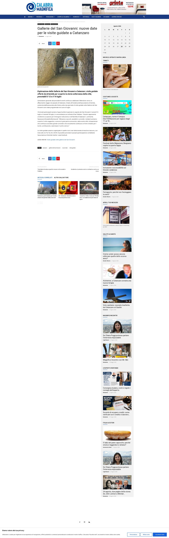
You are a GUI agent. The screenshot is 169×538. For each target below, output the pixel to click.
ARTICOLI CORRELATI (44, 177)
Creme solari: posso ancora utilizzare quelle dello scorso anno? (114, 256)
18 (109, 43)
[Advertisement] (84, 512)
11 (109, 40)
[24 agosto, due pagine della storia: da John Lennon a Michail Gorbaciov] (117, 482)
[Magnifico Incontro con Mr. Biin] (117, 351)
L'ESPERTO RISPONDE (110, 368)
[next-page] (41, 203)
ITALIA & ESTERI (108, 423)
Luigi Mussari (106, 340)
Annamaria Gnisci (107, 447)
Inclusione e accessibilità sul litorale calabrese (114, 169)
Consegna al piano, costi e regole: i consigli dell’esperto (117, 389)
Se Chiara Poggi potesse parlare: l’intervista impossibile (116, 336)
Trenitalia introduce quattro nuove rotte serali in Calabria (51, 170)
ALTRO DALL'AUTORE (61, 177)
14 (121, 40)
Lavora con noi (117, 17)
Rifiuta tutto (146, 534)
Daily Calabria (96, 17)
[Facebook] (50, 43)
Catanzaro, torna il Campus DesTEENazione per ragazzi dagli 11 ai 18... (116, 119)
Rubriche (76, 17)
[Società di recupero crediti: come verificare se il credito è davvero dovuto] (117, 403)
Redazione (41, 36)
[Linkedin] (89, 522)
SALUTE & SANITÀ (109, 234)
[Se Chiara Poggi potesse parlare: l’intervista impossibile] (117, 326)
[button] (144, 17)
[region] (84, 533)
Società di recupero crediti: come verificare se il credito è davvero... (116, 413)
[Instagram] (84, 522)
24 (105, 46)
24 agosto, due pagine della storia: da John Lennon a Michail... (117, 493)
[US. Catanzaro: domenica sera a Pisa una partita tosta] (68, 187)
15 (125, 40)
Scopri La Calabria (63, 17)
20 (117, 43)
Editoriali (86, 17)
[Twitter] (54, 43)
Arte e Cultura (45, 21)
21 (121, 43)
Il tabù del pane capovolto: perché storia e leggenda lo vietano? (116, 444)
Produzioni (50, 17)
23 (129, 43)
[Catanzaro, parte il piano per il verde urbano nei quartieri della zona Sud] (47, 187)
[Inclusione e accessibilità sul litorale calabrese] (117, 158)
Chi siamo (106, 17)
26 (113, 46)
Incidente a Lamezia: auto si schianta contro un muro (85, 170)
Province (39, 17)
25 (109, 46)
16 (129, 40)
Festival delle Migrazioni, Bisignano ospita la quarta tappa (117, 144)
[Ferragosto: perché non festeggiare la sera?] (117, 183)
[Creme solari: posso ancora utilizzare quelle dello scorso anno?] (117, 245)
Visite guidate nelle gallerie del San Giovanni (61, 140)
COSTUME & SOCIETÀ (110, 97)
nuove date (65, 147)
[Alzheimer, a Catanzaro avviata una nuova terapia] (117, 271)
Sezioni (30, 17)
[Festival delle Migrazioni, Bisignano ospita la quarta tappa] (117, 134)
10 (105, 40)
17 (105, 43)
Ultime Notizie (54, 24)
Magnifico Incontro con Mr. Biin (115, 360)
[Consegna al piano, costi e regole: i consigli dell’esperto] (117, 379)
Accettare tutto (159, 534)
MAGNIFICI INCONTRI (110, 315)
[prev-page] (38, 203)
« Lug (104, 52)
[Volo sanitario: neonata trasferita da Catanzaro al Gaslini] (117, 296)
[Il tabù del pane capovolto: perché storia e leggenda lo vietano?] (117, 433)
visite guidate (72, 147)
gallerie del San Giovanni (54, 147)
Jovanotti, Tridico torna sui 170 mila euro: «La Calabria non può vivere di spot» (89, 197)
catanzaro (45, 147)
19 (113, 43)
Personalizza (133, 534)
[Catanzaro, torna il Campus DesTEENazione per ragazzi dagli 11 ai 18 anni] (117, 107)
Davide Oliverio (106, 196)
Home (38, 21)
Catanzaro (47, 24)
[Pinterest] (58, 43)
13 (117, 40)
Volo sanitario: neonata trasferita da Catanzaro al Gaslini (116, 306)
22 (125, 43)
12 (113, 40)
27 (117, 46)
